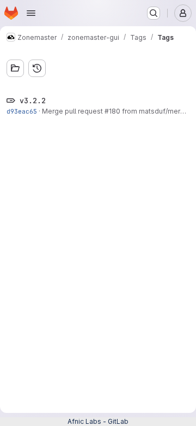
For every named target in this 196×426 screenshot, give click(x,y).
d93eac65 (22, 111)
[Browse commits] (37, 68)
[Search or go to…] (153, 13)
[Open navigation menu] (31, 13)
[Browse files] (15, 68)
